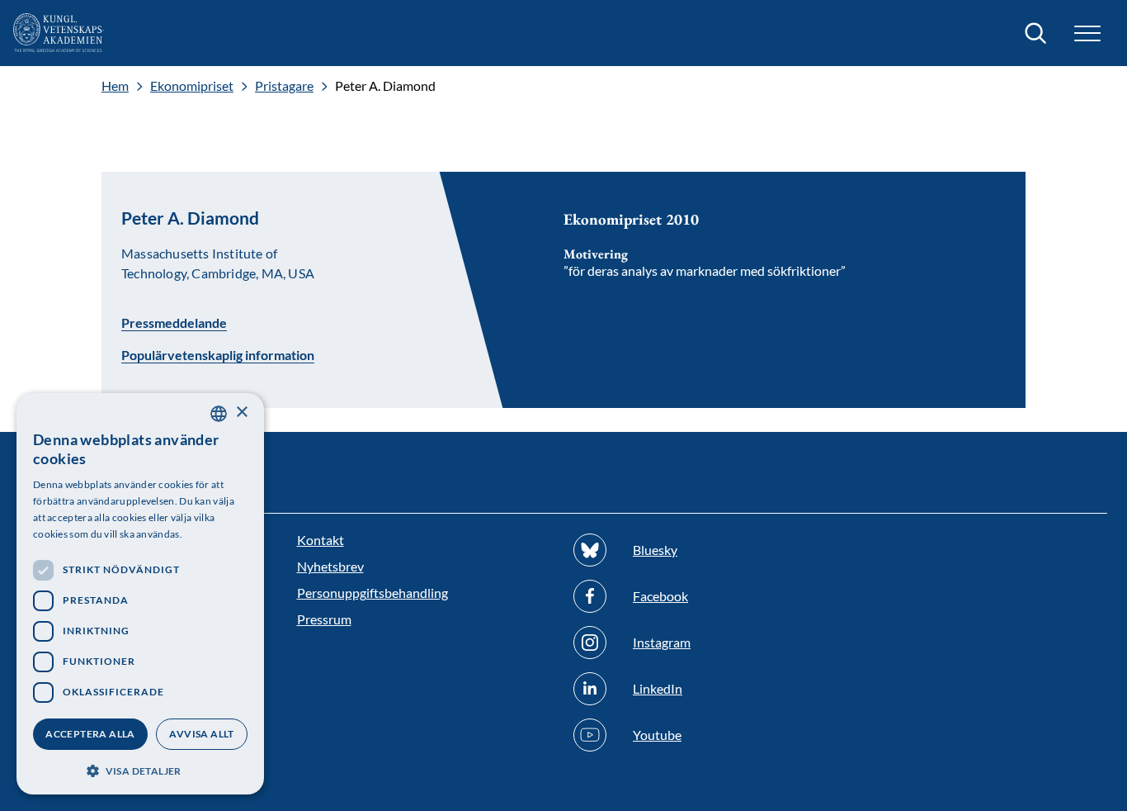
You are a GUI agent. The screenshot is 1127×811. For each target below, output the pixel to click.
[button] (140, 769)
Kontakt (320, 540)
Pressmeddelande (174, 322)
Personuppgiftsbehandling (372, 592)
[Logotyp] (58, 33)
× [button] (241, 412)
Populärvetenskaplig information (217, 355)
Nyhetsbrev (330, 566)
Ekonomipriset (191, 85)
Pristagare (284, 85)
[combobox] (218, 414)
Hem (115, 85)
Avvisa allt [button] (201, 734)
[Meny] (1087, 33)
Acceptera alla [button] (90, 734)
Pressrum (324, 619)
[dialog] (140, 593)
